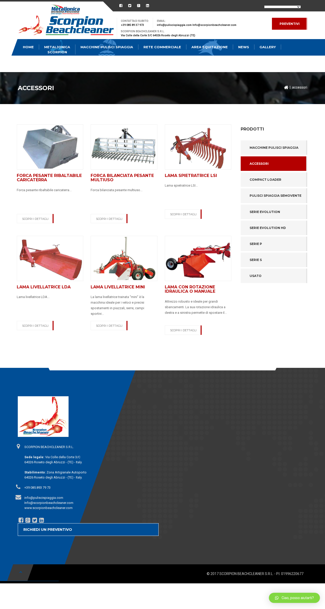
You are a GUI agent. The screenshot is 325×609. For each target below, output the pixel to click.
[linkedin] (41, 520)
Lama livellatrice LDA (44, 287)
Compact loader (265, 180)
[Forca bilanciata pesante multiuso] (124, 147)
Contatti (32, 63)
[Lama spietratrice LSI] (198, 147)
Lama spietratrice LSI (191, 175)
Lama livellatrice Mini (118, 287)
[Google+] (27, 520)
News (243, 47)
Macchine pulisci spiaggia (274, 148)
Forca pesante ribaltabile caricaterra (49, 178)
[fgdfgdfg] (18, 446)
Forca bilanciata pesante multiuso (122, 178)
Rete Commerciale (162, 47)
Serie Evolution (265, 212)
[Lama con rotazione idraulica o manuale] (198, 258)
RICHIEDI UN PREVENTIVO (47, 529)
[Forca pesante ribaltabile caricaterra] (50, 147)
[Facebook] (20, 520)
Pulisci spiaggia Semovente (275, 195)
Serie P (256, 244)
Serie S (256, 260)
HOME (28, 47)
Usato (256, 276)
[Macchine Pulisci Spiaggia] (66, 21)
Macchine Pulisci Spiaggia (106, 47)
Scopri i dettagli (35, 219)
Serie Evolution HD (268, 228)
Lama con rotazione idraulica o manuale (190, 289)
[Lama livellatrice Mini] (124, 258)
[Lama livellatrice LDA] (50, 258)
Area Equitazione (209, 47)
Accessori (259, 164)
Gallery (267, 47)
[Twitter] (34, 520)
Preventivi (290, 24)
